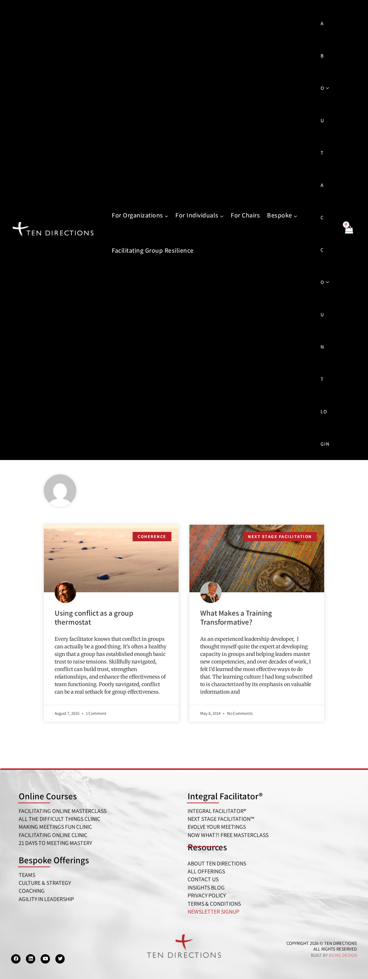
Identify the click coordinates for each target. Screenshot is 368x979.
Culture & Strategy (45, 883)
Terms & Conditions (214, 903)
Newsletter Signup (213, 911)
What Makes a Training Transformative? (236, 617)
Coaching (32, 891)
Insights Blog (206, 887)
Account (322, 282)
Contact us (203, 879)
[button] (166, 215)
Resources (207, 847)
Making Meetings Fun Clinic (55, 827)
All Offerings (206, 871)
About (322, 88)
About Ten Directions (217, 863)
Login (325, 427)
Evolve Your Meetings (217, 827)
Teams (27, 875)
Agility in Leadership (46, 899)
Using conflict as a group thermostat (94, 617)
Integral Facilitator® (225, 796)
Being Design (343, 955)
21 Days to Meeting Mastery (55, 843)
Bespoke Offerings (54, 860)
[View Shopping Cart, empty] (348, 233)
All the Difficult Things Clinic (59, 819)
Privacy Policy (207, 895)
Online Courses (48, 796)
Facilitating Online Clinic (53, 835)
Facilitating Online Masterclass (62, 811)
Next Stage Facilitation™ (221, 819)
